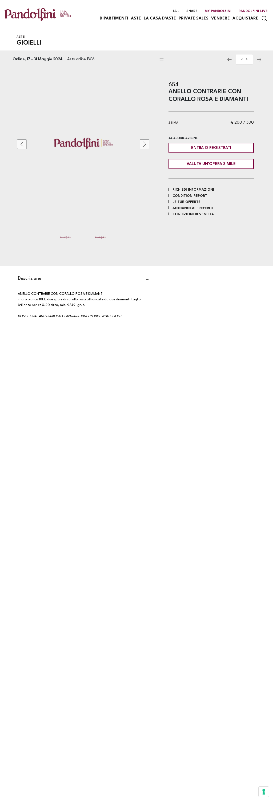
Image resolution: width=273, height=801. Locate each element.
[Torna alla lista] (191, 59)
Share (192, 11)
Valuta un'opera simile (211, 164)
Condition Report (189, 196)
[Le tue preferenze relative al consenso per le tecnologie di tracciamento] (264, 792)
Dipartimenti (114, 19)
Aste (136, 19)
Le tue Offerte (186, 202)
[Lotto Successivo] (259, 59)
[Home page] (37, 14)
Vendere (220, 19)
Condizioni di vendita (193, 214)
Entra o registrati (211, 148)
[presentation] (22, 144)
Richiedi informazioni (193, 189)
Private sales (193, 19)
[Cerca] (264, 18)
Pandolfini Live (253, 11)
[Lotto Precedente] (229, 59)
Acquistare (245, 19)
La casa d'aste (160, 19)
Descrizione (29, 278)
